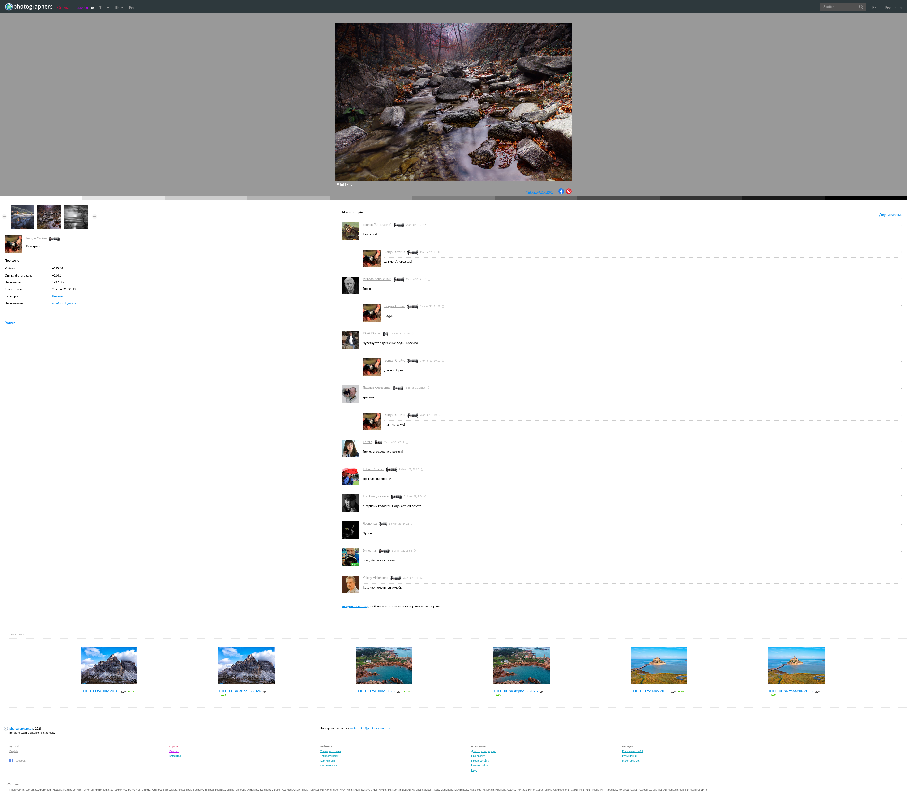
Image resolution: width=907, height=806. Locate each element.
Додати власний (890, 215)
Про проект (478, 756)
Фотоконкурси (328, 765)
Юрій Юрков (371, 333)
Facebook (19, 760)
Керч (343, 789)
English (13, 751)
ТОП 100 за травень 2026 (790, 691)
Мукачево (475, 789)
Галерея (84, 7)
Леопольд (370, 523)
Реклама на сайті (632, 751)
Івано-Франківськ (284, 789)
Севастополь (544, 789)
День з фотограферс (483, 751)
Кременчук (370, 789)
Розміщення (629, 756)
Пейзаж (57, 296)
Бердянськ (185, 789)
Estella (367, 442)
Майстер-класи (631, 760)
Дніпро (230, 789)
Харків (633, 789)
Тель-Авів (584, 789)
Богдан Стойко (36, 238)
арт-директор (118, 789)
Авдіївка (157, 789)
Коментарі (175, 756)
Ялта (704, 789)
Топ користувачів (330, 751)
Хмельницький (658, 789)
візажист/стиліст (72, 789)
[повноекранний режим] (351, 185)
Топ (103, 7)
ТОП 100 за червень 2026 (515, 691)
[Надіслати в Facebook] (561, 193)
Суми (574, 789)
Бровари (198, 789)
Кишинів (358, 789)
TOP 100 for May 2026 (649, 691)
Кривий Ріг (385, 789)
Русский (14, 746)
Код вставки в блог (539, 191)
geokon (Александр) (377, 224)
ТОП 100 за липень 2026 (239, 691)
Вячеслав (370, 550)
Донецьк (241, 789)
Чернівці (695, 789)
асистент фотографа (96, 789)
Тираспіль (611, 789)
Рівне (531, 789)
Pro (131, 7)
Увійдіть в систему (355, 606)
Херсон (643, 789)
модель (57, 789)
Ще (118, 7)
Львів (436, 789)
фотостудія (134, 789)
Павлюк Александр (376, 387)
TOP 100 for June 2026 (375, 691)
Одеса (511, 789)
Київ (349, 789)
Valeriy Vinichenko (375, 578)
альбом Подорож (64, 303)
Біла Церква (170, 789)
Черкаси (673, 789)
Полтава (522, 789)
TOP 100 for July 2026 (99, 691)
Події (474, 770)
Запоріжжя (266, 789)
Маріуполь (447, 789)
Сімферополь (561, 789)
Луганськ (417, 789)
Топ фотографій (329, 756)
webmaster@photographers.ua (370, 728)
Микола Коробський (377, 279)
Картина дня (327, 760)
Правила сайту (480, 760)
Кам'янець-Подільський (309, 789)
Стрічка (63, 7)
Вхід (875, 7)
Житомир (252, 789)
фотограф (45, 789)
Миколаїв (488, 789)
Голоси (10, 322)
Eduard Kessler (373, 469)
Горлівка (220, 789)
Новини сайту (479, 765)
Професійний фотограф (23, 789)
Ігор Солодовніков (376, 496)
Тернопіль (598, 789)
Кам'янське (331, 789)
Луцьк (427, 789)
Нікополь (500, 789)
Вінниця (209, 789)
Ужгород (624, 789)
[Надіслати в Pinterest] (569, 193)
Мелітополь (461, 789)
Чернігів (684, 789)
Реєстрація (893, 7)
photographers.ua (21, 728)
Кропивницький (401, 789)
